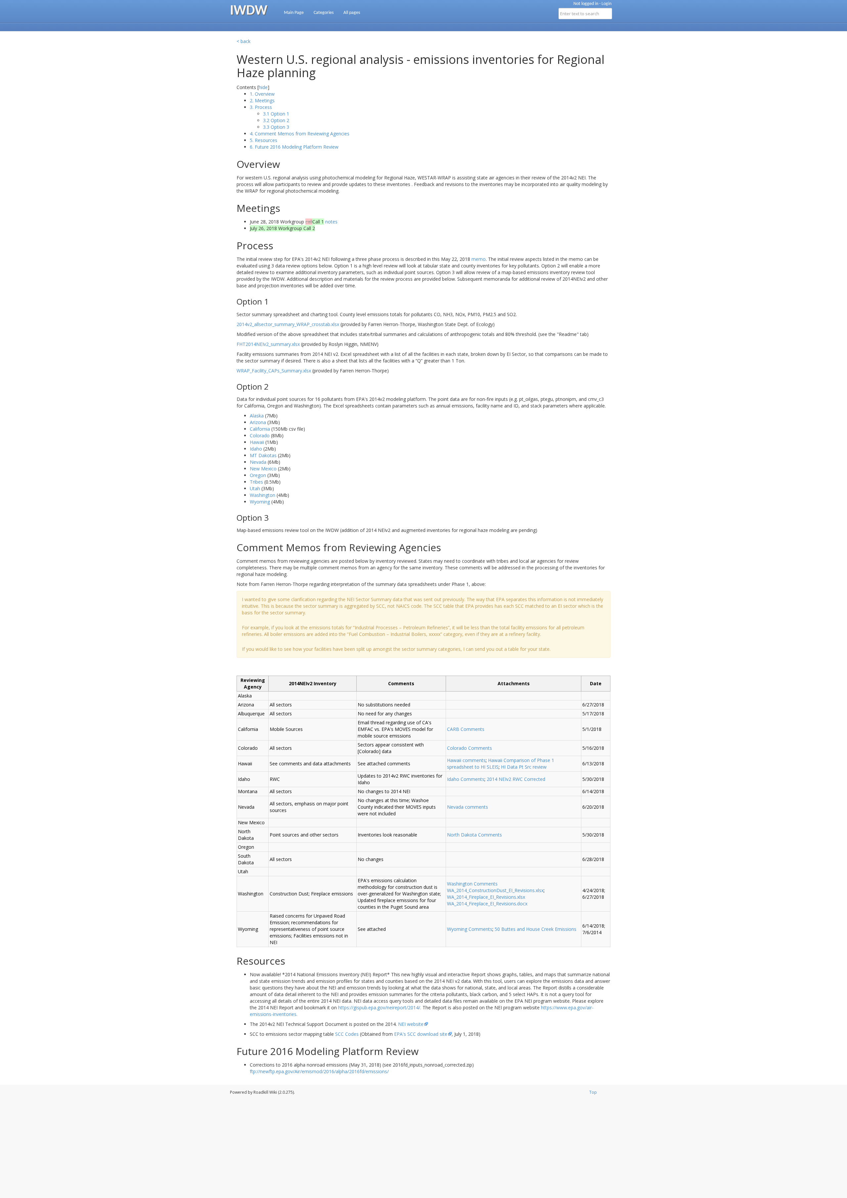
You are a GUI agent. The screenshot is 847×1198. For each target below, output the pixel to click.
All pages (351, 12)
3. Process (261, 107)
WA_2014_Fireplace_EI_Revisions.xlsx (486, 897)
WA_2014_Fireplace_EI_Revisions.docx (487, 903)
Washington (262, 495)
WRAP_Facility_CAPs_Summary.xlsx (274, 370)
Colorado (260, 435)
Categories (324, 12)
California (260, 429)
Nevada (258, 462)
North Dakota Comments (474, 835)
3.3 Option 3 (276, 127)
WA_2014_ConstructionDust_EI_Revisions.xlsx (495, 890)
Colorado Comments (469, 748)
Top (593, 1092)
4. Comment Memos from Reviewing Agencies (299, 133)
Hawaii (257, 442)
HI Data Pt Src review (524, 767)
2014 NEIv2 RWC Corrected (516, 779)
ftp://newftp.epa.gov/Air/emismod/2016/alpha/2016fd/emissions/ (319, 1071)
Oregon (258, 475)
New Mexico (263, 468)
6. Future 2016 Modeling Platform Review (294, 147)
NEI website (411, 1024)
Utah (255, 488)
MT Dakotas (263, 455)
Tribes (256, 482)
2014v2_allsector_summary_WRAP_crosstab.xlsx (288, 324)
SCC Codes (347, 1034)
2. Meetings (262, 100)
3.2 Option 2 (276, 120)
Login (606, 3)
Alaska (257, 415)
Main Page (294, 12)
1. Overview (262, 94)
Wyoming (260, 502)
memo (478, 259)
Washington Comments (472, 884)
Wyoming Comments (469, 929)
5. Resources (263, 140)
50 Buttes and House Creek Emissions (535, 929)
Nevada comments (467, 807)
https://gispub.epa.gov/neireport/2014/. (379, 1007)
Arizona (258, 422)
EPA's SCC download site (420, 1034)
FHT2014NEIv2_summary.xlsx (268, 344)
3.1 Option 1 (276, 114)
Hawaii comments (466, 760)
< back (243, 41)
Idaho (256, 449)
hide (263, 87)
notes (331, 221)
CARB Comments (465, 729)
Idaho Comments (465, 779)
